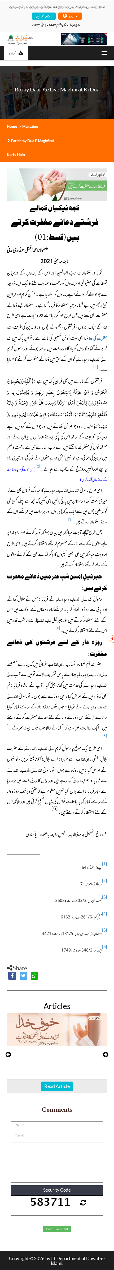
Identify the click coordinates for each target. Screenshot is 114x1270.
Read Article (57, 1086)
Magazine (30, 126)
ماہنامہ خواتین (44, 15)
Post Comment (57, 1229)
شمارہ (12, 53)
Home (12, 126)
